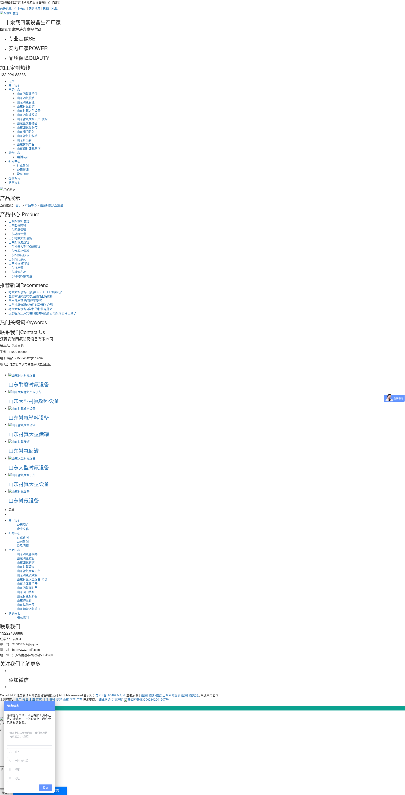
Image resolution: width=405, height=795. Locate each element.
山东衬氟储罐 (23, 450)
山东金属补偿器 (27, 123)
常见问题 (23, 174)
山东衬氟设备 (23, 500)
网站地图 (34, 8)
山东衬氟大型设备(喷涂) (33, 119)
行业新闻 (23, 165)
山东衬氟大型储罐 (28, 434)
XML (54, 8)
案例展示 (23, 157)
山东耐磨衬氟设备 (28, 384)
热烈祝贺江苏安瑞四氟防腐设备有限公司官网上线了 (42, 313)
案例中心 (14, 152)
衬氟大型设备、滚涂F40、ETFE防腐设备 (35, 292)
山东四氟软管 (26, 98)
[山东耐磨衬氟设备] (21, 375)
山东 (66, 699)
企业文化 (23, 528)
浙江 (46, 699)
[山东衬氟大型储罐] (21, 424)
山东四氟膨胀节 (27, 127)
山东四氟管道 (26, 102)
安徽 (52, 699)
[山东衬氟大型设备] (21, 474)
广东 (79, 699)
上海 (32, 699)
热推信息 (6, 8)
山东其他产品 (26, 144)
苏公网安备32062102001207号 (148, 699)
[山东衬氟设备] (19, 491)
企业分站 (20, 8)
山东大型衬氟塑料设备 (33, 400)
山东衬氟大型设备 (28, 110)
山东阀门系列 (26, 131)
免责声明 (117, 699)
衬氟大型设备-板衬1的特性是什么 (30, 309)
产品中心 (14, 89)
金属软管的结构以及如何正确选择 (30, 296)
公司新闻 (23, 169)
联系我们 (14, 182)
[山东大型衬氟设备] (21, 458)
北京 (19, 699)
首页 (11, 81)
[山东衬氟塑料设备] (21, 408)
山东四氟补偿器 (27, 93)
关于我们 (14, 85)
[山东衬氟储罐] (19, 441)
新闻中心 (14, 161)
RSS (46, 8)
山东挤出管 (24, 140)
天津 (25, 699)
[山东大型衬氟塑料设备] (24, 391)
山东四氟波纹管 (27, 115)
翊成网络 (105, 699)
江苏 (39, 699)
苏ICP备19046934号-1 (111, 695)
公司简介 (23, 524)
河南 (73, 699)
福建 (59, 699)
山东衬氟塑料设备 (28, 417)
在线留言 (14, 178)
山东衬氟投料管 (27, 136)
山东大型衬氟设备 (28, 467)
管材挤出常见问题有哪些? (25, 300)
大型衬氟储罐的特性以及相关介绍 (30, 304)
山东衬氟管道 (26, 106)
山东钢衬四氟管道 (28, 148)
